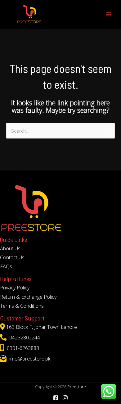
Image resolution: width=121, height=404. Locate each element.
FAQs (6, 266)
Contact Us (12, 257)
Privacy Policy (14, 287)
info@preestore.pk (29, 358)
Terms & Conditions (22, 305)
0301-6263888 (22, 348)
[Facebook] (56, 398)
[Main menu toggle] (108, 14)
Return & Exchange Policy (28, 296)
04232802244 (24, 337)
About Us (10, 248)
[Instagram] (65, 398)
